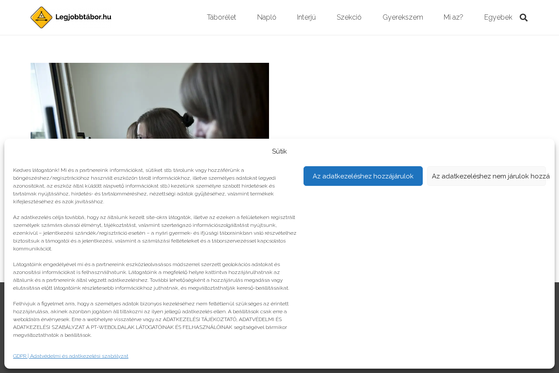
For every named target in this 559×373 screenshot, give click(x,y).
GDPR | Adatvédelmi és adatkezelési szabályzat (70, 356)
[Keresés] (523, 17)
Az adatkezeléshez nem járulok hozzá (489, 176)
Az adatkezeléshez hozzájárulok (363, 176)
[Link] (71, 17)
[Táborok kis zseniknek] (150, 69)
